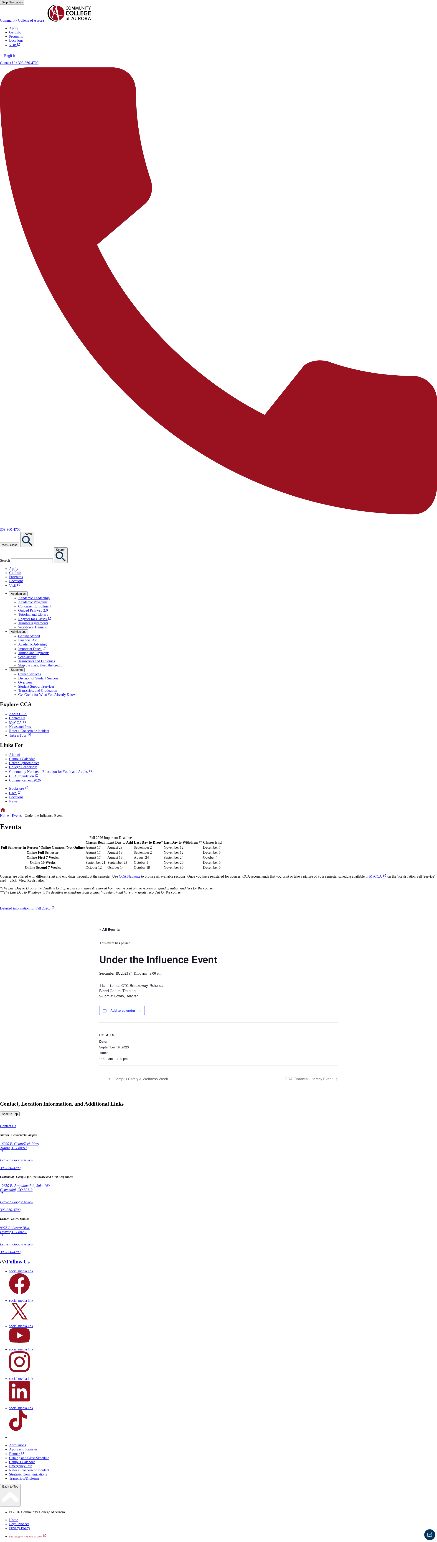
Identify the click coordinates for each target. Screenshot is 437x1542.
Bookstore (19, 788)
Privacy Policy (19, 1528)
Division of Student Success (38, 678)
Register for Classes (34, 619)
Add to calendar (122, 1010)
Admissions (17, 1445)
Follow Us (18, 1262)
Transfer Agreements (33, 623)
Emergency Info (20, 1466)
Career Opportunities (24, 763)
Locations (16, 797)
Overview (25, 682)
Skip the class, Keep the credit (39, 665)
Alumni (14, 755)
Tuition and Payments (33, 653)
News (13, 801)
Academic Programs (32, 602)
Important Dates (32, 649)
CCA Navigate (129, 876)
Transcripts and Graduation (37, 690)
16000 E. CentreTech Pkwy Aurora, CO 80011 (19, 1148)
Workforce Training (32, 627)
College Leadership (23, 767)
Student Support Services (36, 686)
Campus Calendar (22, 759)
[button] (8, 1126)
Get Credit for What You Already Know (47, 695)
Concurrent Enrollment (34, 606)
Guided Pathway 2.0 (33, 610)
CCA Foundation (24, 776)
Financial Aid (28, 640)
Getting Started (29, 636)
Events (17, 815)
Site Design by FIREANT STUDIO (27, 1536)
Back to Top (10, 1114)
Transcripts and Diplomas (36, 661)
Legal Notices (19, 1524)
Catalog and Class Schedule (29, 1458)
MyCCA (377, 876)
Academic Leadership (34, 598)
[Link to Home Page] (3, 811)
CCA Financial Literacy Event (309, 1078)
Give (15, 793)
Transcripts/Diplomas (24, 1478)
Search (5, 560)
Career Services (29, 674)
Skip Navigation (12, 2)
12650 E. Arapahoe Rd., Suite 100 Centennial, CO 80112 (25, 1190)
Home (4, 815)
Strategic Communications (28, 1474)
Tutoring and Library (33, 614)
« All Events (109, 929)
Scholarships (27, 657)
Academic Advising (32, 644)
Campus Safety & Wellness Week (140, 1078)
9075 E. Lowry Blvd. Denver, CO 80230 (15, 1232)
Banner (16, 1454)
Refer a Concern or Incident (29, 1470)
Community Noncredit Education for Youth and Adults (50, 772)
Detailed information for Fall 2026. (27, 908)
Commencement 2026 (25, 780)
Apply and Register (23, 1449)
